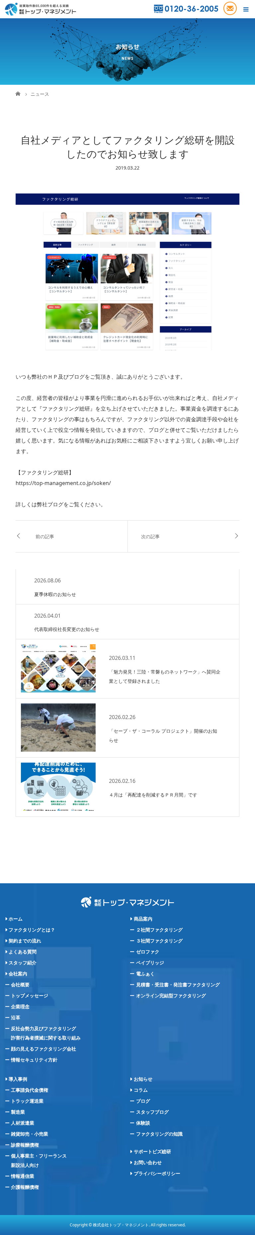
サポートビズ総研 (152, 1151)
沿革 (15, 1017)
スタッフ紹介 (23, 962)
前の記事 (45, 536)
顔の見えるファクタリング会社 (43, 1048)
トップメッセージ (29, 995)
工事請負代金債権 (29, 1090)
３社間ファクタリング (159, 940)
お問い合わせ (148, 1162)
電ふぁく (145, 973)
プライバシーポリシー (157, 1173)
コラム (141, 1090)
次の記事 (150, 536)
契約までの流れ (25, 940)
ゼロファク (147, 951)
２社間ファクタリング (159, 929)
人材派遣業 (22, 1123)
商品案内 (143, 919)
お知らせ (143, 1079)
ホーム (16, 919)
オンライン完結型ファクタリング (171, 995)
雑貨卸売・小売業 (29, 1134)
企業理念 (20, 1006)
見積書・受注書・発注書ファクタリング (178, 984)
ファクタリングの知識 (159, 1134)
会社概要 (20, 984)
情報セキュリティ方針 (34, 1059)
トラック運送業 (27, 1101)
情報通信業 (22, 1176)
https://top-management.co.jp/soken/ (63, 483)
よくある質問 (23, 951)
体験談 (143, 1123)
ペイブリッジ (150, 962)
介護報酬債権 (25, 1187)
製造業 (18, 1112)
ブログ (55, 504)
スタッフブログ (152, 1112)
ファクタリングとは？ (32, 929)
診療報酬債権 (25, 1145)
